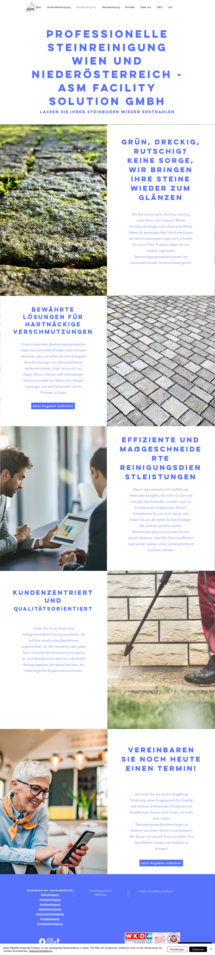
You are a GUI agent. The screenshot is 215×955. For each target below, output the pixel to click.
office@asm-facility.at (160, 891)
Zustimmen (198, 949)
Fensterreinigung (49, 899)
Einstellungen (177, 949)
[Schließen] (211, 949)
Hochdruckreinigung (50, 923)
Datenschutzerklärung (40, 950)
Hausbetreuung (49, 919)
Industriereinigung (50, 909)
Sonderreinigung (50, 904)
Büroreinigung (50, 894)
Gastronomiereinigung (50, 914)
